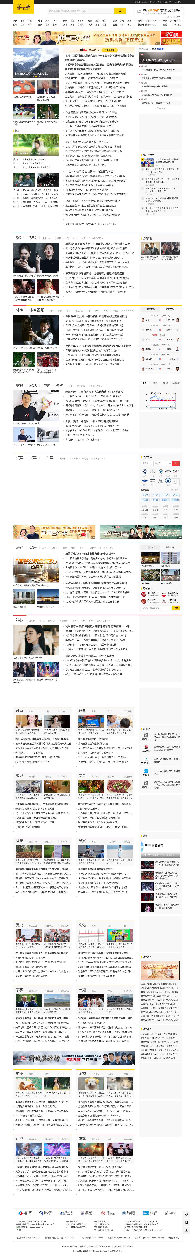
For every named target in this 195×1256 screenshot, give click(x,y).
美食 (82, 776)
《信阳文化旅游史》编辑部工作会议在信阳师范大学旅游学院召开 (48, 813)
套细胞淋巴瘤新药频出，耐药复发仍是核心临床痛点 (41, 892)
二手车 (48, 458)
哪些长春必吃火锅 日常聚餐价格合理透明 (99, 818)
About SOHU (100, 1247)
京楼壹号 (152, 600)
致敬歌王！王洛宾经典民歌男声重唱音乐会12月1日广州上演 (108, 971)
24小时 (148, 20)
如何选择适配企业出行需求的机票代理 (34, 822)
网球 (115, 311)
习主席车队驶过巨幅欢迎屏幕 (111, 74)
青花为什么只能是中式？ (33, 163)
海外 (81, 548)
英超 (47, 20)
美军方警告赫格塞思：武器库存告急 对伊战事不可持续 (43, 1027)
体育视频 (36, 310)
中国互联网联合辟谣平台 (103, 1230)
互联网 (32, 621)
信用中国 (19, 1230)
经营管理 (80, 386)
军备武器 (49, 991)
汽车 (20, 458)
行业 (71, 386)
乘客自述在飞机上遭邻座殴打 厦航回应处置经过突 (90, 205)
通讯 (41, 621)
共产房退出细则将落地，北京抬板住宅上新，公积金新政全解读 (97, 592)
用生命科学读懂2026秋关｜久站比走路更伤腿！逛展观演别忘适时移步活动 (53, 874)
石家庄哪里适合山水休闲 (28, 827)
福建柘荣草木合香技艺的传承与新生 (96, 976)
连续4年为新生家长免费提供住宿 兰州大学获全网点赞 (92, 215)
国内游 (32, 776)
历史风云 (65, 991)
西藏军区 (77, 83)
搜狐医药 (33, 841)
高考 (94, 711)
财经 (20, 385)
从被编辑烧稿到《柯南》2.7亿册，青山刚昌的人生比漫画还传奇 (47, 1185)
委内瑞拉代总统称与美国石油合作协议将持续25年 (103, 1041)
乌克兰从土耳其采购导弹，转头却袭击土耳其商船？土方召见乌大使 (49, 1032)
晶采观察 (91, 92)
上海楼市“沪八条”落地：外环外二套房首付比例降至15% (93, 567)
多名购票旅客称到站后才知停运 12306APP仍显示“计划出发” (95, 181)
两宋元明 (65, 926)
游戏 (129, 24)
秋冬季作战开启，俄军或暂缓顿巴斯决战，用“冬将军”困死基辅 (47, 1041)
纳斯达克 (176, 383)
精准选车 (175, 500)
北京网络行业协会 (68, 1213)
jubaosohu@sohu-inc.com (153, 1238)
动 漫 (16, 202)
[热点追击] (159, 49)
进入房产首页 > (106, 548)
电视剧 (81, 20)
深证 (155, 383)
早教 (94, 841)
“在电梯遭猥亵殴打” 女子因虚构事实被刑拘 (86, 190)
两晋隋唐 (49, 926)
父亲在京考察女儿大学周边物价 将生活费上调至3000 (105, 748)
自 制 (16, 194)
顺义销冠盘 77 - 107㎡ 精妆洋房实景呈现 (159, 1000)
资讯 (64, 548)
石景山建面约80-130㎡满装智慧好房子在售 (160, 1016)
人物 (47, 711)
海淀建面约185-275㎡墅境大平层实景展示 (160, 1050)
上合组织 (69, 96)
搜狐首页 (23, 7)
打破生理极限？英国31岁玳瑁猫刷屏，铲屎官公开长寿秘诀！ (109, 1106)
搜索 (176, 608)
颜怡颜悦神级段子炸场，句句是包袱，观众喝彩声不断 (167, 863)
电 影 (16, 198)
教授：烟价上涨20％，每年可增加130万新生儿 (102, 874)
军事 (22, 20)
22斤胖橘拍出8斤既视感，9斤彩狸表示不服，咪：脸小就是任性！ (111, 1125)
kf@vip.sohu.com (123, 1238)
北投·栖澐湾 (165, 566)
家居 (55, 24)
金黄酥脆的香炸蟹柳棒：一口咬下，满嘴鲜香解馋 (103, 827)
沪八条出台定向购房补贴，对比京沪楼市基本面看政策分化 (95, 588)
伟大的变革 (171, 41)
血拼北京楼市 (154, 593)
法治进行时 (53, 206)
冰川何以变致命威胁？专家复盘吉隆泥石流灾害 (89, 126)
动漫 (122, 24)
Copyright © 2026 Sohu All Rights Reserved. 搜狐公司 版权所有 (97, 1251)
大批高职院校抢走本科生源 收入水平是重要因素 (89, 185)
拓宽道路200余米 (97, 78)
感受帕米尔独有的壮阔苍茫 (34, 159)
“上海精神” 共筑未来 (92, 101)
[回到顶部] (186, 1238)
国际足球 (78, 311)
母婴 (104, 20)
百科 (73, 548)
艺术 (126, 926)
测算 (31, 1074)
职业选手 (112, 1139)
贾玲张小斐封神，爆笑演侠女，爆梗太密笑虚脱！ (167, 906)
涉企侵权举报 (173, 1238)
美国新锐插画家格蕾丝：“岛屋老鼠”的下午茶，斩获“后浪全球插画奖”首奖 (52, 1181)
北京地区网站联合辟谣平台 (76, 1227)
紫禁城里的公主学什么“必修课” (31, 967)
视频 (72, 20)
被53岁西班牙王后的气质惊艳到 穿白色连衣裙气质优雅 (43, 743)
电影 (66, 238)
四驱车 (145, 500)
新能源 (81, 24)
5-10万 (145, 495)
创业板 (165, 383)
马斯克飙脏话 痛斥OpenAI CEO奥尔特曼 (86, 165)
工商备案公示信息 (101, 1227)
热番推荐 (65, 1139)
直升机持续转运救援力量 (90, 87)
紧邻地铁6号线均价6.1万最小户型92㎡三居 (160, 988)
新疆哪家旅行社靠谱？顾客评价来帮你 (34, 809)
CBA (60, 311)
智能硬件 (51, 621)
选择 (35, 206)
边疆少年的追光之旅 (104, 106)
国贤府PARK (146, 583)
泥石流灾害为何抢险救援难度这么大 (103, 83)
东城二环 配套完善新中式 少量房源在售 (158, 1004)
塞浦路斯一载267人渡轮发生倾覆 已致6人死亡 (88, 156)
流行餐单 (95, 776)
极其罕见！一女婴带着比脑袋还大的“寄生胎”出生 (103, 892)
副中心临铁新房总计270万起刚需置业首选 (159, 1012)
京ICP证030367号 (73, 1222)
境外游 (48, 776)
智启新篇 (103, 92)
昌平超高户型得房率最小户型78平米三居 (159, 996)
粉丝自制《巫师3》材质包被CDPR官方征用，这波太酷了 (107, 1176)
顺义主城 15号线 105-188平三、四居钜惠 (159, 1042)
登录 (180, 2)
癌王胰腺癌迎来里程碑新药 (92, 1023)
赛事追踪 (128, 1139)
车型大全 (73, 458)
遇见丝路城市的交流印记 (77, 106)
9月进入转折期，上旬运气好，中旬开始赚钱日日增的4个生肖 (46, 1125)
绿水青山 (48, 190)
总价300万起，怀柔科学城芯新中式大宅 (158, 1046)
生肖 (63, 1074)
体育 (20, 310)
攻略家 (64, 776)
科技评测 (64, 621)
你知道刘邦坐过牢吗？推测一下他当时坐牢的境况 (40, 962)
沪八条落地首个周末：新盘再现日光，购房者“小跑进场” (93, 576)
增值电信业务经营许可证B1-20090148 (31, 1222)
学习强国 (171, 34)
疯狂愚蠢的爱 (37, 198)
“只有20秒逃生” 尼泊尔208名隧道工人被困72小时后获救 (93, 151)
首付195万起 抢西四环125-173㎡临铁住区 (160, 1008)
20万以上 (175, 495)
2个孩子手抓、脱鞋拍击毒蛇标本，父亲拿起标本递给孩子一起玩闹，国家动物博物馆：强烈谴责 (126, 1032)
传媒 (110, 991)
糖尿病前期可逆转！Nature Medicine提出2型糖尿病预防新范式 (47, 878)
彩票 (154, 24)
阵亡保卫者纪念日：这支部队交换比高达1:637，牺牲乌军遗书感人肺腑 (51, 1036)
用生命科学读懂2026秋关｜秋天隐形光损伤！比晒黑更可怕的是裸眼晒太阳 (53, 883)
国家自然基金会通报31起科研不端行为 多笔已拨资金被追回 (95, 176)
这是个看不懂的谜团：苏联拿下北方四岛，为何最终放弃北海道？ (48, 971)
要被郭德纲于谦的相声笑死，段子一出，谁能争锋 (166, 895)
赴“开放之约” (117, 92)
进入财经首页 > (95, 386)
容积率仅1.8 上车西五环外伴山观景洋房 (158, 1054)
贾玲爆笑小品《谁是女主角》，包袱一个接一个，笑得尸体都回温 (166, 876)
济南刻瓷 (69, 87)
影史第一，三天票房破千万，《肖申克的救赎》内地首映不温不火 (110, 1027)
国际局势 (33, 991)
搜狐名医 (49, 841)
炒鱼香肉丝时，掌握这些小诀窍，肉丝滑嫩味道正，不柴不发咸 (110, 813)
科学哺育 (112, 841)
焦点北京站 (173, 593)
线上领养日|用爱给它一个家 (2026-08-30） (99, 1115)
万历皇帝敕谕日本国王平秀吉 (30, 958)
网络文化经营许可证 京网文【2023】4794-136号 (35, 1224)
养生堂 (43, 206)
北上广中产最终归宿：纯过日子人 (32, 762)
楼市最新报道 (173, 595)
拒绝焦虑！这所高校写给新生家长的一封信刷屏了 (103, 762)
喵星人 (111, 1074)
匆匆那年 (35, 194)
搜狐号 (146, 729)
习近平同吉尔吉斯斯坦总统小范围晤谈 (84, 64)
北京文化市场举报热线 (131, 1213)
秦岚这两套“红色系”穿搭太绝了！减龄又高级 (37, 757)
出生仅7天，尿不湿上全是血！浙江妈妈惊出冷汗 (102, 887)
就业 (127, 83)
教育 (97, 24)
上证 (144, 383)
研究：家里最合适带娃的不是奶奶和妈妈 (98, 883)
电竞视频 (95, 1139)
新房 (47, 24)
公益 (179, 20)
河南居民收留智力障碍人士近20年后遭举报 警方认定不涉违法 (96, 194)
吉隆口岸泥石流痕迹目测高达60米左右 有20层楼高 (91, 117)
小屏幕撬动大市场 (74, 92)
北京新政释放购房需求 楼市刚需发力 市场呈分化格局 (92, 601)
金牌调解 (27, 206)
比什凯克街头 (72, 101)
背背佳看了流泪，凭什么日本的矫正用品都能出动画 (41, 1176)
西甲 (97, 311)
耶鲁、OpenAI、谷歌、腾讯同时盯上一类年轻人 (102, 757)
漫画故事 (33, 1139)
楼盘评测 (172, 600)
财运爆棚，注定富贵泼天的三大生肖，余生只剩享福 (41, 1111)
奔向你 (55, 194)
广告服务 (81, 1247)
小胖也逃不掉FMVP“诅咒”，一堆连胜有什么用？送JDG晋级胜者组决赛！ (115, 1190)
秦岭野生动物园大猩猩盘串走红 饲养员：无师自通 (90, 224)
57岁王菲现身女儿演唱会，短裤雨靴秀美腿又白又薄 (41, 748)
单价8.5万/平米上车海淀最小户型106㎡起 (159, 992)
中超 (68, 311)
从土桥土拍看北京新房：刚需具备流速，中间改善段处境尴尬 (96, 558)
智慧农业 (121, 106)
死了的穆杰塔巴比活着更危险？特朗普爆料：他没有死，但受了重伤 (49, 1023)
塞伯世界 (27, 202)
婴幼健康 (128, 841)
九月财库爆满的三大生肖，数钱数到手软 (36, 1106)
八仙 (45, 202)
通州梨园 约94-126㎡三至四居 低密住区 (159, 1038)
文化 (122, 20)
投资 (67, 83)
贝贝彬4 (37, 202)
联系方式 (90, 1247)
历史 (129, 20)
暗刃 (56, 190)
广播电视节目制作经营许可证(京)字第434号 (141, 1224)
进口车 (155, 500)
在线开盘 (91, 548)
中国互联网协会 (110, 1213)
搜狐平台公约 (128, 1247)
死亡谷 (26, 190)
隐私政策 (118, 1247)
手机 (74, 621)
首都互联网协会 (153, 1213)
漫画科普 (49, 1139)
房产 (20, 547)
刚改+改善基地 (153, 602)
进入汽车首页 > (98, 458)
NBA (55, 20)
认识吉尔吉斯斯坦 (122, 96)
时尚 (19, 711)
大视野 (173, 20)
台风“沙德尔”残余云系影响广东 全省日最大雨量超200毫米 (94, 135)
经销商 (84, 458)
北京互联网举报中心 (48, 1213)
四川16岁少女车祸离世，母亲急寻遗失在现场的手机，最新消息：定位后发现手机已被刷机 (124, 1036)
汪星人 (127, 1074)
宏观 (22, 24)
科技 (20, 620)
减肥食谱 (128, 776)
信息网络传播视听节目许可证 (136, 1227)
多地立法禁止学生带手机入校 (93, 743)
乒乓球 (106, 311)
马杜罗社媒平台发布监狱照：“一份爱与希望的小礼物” (92, 160)
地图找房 (54, 548)
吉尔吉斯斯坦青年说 (88, 96)
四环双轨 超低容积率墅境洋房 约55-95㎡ (159, 1034)
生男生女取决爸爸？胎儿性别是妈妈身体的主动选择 (104, 878)
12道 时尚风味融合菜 (89, 809)
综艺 (75, 238)
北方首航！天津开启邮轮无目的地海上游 (36, 818)
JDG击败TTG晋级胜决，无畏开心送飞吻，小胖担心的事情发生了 (111, 1181)
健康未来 (105, 96)
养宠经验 (95, 1074)
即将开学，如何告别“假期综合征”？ (96, 753)
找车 (176, 463)
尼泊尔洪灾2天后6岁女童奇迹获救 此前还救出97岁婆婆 (93, 146)
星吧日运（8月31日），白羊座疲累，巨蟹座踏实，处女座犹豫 (46, 1120)
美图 (83, 238)
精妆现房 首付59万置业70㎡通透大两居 (158, 1058)
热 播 (16, 190)
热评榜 (148, 24)
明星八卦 (46, 238)
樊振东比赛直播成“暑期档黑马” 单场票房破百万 (89, 210)
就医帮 (64, 841)
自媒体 (62, 458)
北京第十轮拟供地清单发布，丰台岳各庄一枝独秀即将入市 (95, 597)
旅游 (97, 20)
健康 (104, 24)
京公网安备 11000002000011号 (31, 1227)
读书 (110, 926)
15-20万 (165, 495)
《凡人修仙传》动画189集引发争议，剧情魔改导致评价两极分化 (48, 1190)
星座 (19, 1073)
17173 (173, 24)
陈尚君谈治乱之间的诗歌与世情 (31, 976)
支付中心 (65, 1247)
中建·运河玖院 (166, 583)
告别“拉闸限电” (113, 101)
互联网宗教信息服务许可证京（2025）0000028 (143, 1230)
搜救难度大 (114, 78)
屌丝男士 (46, 194)
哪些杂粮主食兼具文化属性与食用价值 (97, 822)
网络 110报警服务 (88, 1213)
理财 (30, 24)
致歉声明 (128, 991)
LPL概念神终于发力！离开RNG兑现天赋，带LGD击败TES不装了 (111, 1185)
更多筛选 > (175, 490)
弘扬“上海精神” (86, 74)
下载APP (167, 2)
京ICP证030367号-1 (102, 1222)
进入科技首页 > (103, 621)
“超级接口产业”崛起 (75, 78)
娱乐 (20, 237)
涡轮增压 (165, 500)
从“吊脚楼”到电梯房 (115, 87)
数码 (90, 621)
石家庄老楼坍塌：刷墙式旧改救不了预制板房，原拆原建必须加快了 (99, 572)
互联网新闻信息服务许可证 (76, 1224)
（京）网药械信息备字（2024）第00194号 (141, 1222)
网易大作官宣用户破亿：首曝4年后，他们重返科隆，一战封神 (109, 1171)
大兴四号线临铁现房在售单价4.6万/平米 (158, 984)
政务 (179, 24)
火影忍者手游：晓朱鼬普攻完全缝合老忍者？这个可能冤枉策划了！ (49, 1171)
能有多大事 (36, 190)
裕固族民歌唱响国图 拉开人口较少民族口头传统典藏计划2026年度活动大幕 (116, 958)
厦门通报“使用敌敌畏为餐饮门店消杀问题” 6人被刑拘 (92, 131)
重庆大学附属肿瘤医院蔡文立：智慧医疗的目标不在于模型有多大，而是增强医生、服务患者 (62, 887)
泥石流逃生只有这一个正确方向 (36, 167)
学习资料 (128, 711)
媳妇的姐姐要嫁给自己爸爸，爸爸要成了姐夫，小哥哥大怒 (167, 886)
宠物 (82, 1073)
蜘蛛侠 (26, 198)
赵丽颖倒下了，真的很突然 (29, 753)
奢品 (63, 711)
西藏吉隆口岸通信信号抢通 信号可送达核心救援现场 (91, 121)
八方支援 (69, 74)
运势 (47, 1074)
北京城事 (143, 49)
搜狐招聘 (73, 1247)
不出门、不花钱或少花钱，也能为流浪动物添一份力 (104, 1120)
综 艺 (16, 206)
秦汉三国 (33, 926)
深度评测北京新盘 (174, 602)
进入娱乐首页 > (96, 238)
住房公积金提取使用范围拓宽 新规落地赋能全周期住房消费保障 (97, 563)
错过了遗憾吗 (52, 198)
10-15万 (155, 495)
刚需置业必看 (153, 595)
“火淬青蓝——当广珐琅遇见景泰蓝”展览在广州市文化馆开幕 (108, 962)
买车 (72, 24)
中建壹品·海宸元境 (148, 566)
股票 (59, 385)
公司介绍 (109, 1247)
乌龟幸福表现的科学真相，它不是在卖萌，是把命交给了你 (108, 1111)
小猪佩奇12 (54, 202)
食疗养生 (112, 776)
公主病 (26, 194)
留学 (110, 711)
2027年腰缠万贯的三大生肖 (29, 1115)
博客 (154, 20)
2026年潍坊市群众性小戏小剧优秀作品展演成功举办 (104, 967)
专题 (30, 20)
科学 (82, 621)
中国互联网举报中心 (27, 1213)
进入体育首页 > (128, 311)
